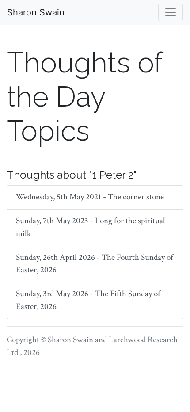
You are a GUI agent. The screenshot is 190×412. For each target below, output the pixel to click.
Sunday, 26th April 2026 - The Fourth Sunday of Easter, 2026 (94, 264)
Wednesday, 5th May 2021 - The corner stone (90, 196)
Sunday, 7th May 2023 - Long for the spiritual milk (90, 227)
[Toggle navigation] (170, 12)
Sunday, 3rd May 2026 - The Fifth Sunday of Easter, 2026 (88, 300)
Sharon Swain (36, 12)
